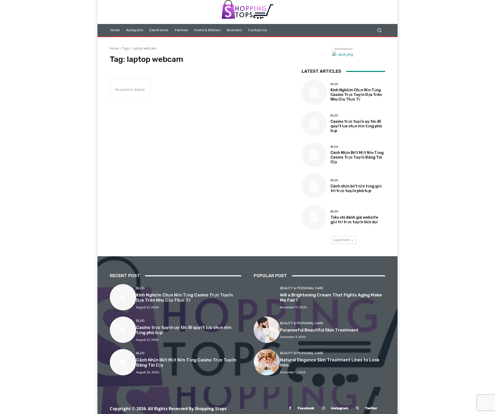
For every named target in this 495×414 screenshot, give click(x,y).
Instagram (339, 408)
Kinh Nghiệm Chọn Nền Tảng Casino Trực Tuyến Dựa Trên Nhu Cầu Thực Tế (356, 95)
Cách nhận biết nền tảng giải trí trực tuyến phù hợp (356, 188)
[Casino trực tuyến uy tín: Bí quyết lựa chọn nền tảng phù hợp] (314, 123)
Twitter (371, 408)
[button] (379, 30)
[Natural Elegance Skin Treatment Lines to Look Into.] (267, 362)
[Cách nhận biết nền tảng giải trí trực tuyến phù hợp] (314, 185)
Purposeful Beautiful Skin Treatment (319, 330)
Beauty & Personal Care (302, 288)
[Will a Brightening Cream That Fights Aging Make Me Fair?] (267, 297)
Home (114, 48)
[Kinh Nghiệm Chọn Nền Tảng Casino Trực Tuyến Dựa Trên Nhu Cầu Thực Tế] (314, 92)
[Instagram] (323, 408)
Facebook (306, 408)
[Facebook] (290, 408)
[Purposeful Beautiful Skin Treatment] (267, 330)
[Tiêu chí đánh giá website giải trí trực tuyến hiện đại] (314, 217)
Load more (342, 240)
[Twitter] (357, 408)
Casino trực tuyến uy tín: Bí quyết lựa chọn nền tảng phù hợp (356, 126)
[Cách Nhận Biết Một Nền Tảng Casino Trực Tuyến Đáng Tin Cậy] (314, 154)
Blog (334, 84)
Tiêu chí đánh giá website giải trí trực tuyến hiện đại (354, 219)
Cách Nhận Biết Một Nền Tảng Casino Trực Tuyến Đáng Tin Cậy (357, 157)
